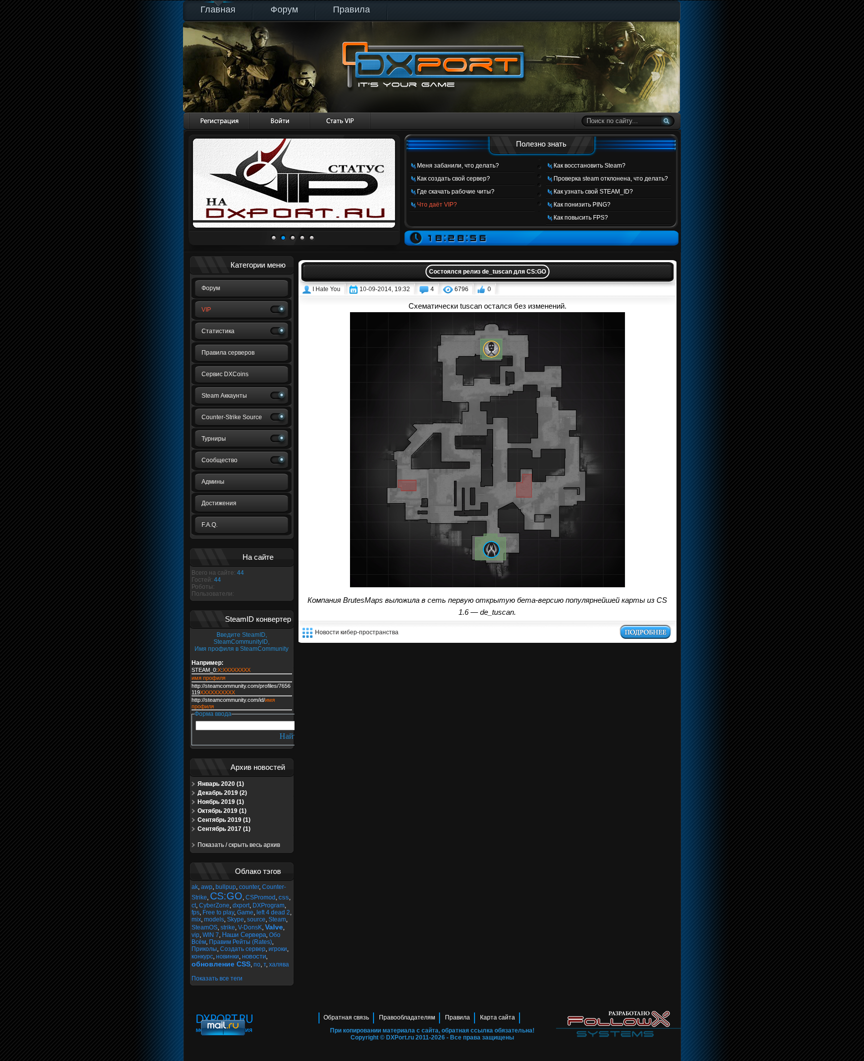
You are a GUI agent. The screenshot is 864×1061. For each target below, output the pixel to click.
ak (195, 886)
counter (249, 886)
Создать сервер (243, 948)
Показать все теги (217, 978)
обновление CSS (221, 964)
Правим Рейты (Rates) (240, 941)
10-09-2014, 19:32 (385, 289)
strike (227, 927)
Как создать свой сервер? (453, 178)
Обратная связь (346, 1017)
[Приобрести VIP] (340, 121)
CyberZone (214, 905)
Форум (284, 10)
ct (194, 905)
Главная (218, 10)
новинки (227, 956)
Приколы (204, 948)
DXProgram (268, 905)
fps (196, 912)
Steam (277, 919)
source (256, 919)
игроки (277, 948)
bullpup (226, 886)
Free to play (218, 912)
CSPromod (261, 897)
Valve (274, 927)
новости (254, 956)
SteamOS (205, 927)
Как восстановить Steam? (590, 165)
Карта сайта (497, 1017)
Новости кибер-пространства (356, 632)
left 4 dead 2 (273, 912)
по (257, 964)
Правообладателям (407, 1017)
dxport (241, 905)
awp (206, 886)
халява (279, 964)
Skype (235, 919)
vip (196, 934)
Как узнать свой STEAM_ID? (593, 191)
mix (196, 919)
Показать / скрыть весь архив (239, 844)
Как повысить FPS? (581, 217)
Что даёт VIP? (437, 204)
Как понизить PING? (582, 204)
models (214, 919)
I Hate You (326, 289)
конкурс (202, 956)
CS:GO (226, 895)
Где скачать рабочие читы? (455, 191)
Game (245, 912)
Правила (351, 10)
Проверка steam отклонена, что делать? (611, 178)
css (283, 897)
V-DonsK (250, 927)
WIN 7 (210, 934)
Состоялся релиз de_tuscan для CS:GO (487, 271)
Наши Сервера (244, 934)
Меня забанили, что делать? (458, 165)
